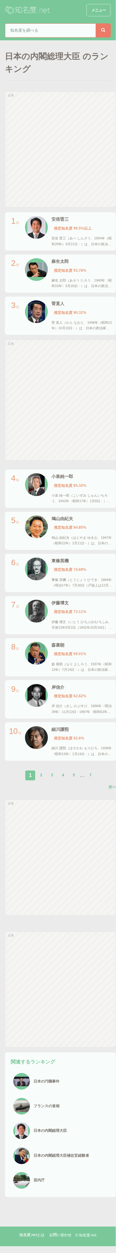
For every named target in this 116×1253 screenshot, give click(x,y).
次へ (112, 787)
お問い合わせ (60, 1235)
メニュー (98, 10)
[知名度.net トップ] (28, 10)
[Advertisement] (58, 149)
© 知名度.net (85, 1235)
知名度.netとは (31, 1235)
